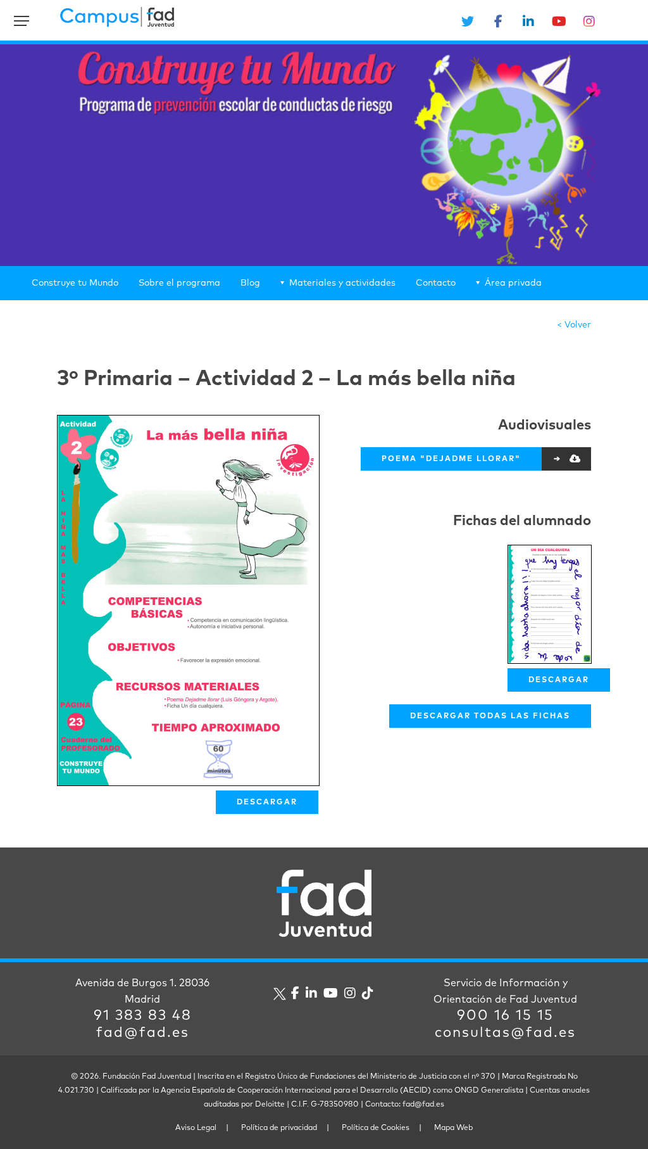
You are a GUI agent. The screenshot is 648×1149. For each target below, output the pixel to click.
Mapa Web (453, 1128)
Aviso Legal (195, 1128)
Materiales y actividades (342, 283)
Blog (250, 283)
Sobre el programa (179, 283)
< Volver (574, 325)
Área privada (513, 283)
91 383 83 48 (143, 1016)
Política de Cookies (375, 1128)
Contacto (436, 283)
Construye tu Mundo (75, 283)
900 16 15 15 (505, 1016)
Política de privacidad (279, 1128)
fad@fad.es (142, 1033)
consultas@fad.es (505, 1033)
